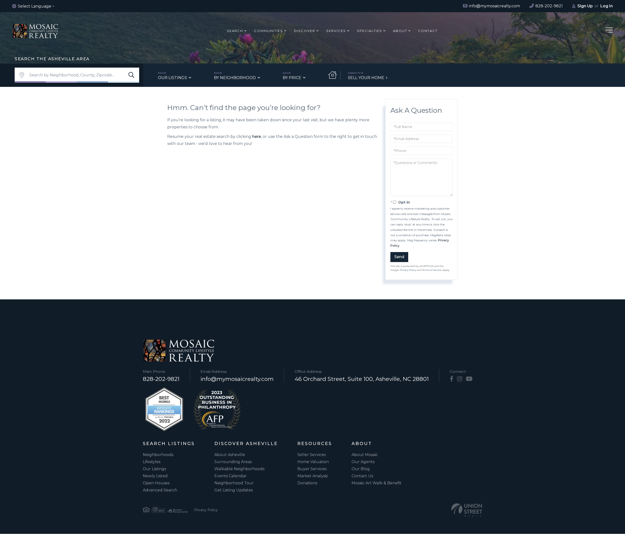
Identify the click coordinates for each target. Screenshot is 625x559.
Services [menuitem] (336, 31)
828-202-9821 (161, 379)
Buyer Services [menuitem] (311, 469)
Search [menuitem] (235, 31)
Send (399, 256)
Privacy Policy (408, 270)
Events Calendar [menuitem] (230, 476)
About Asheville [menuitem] (229, 454)
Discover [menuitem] (304, 31)
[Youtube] (469, 379)
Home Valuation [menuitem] (313, 461)
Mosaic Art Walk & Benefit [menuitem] (377, 483)
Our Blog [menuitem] (361, 469)
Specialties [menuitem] (369, 31)
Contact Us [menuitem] (362, 476)
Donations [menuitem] (307, 483)
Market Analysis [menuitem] (312, 476)
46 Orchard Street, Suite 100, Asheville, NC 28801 (362, 379)
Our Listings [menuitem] (154, 469)
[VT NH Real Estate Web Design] (466, 510)
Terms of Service (432, 270)
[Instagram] (459, 379)
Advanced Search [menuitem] (160, 490)
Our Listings (172, 77)
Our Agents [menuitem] (363, 461)
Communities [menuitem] (268, 31)
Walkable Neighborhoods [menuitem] (239, 469)
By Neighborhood (235, 77)
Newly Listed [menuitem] (155, 476)
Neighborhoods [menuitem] (158, 454)
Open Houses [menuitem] (156, 483)
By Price (292, 77)
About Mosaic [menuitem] (365, 454)
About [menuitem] (400, 31)
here (256, 136)
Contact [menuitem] (428, 31)
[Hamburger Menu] (609, 31)
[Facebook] (451, 379)
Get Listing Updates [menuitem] (233, 490)
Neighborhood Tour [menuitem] (234, 483)
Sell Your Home (366, 77)
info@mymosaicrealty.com (237, 379)
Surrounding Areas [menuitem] (233, 461)
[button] (131, 75)
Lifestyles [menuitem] (151, 461)
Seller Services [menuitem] (311, 454)
